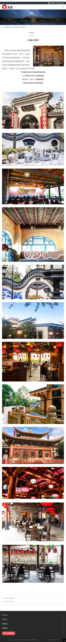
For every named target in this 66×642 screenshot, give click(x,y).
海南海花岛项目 (9, 601)
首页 (12, 27)
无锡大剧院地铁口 (10, 598)
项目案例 (17, 27)
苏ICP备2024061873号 (52, 640)
